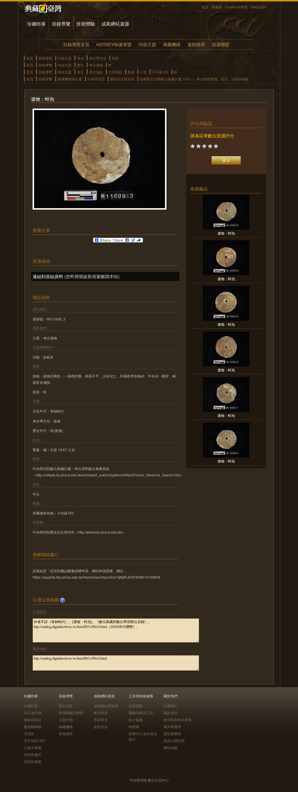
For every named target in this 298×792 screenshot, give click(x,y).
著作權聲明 (172, 726)
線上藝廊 (136, 719)
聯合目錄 (66, 705)
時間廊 (134, 726)
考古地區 (96, 71)
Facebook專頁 (236, 6)
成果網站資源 (115, 23)
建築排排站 (32, 719)
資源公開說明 (174, 740)
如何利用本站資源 (177, 719)
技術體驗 (86, 23)
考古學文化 (98, 57)
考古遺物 (96, 64)
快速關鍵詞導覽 (71, 712)
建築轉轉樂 (32, 726)
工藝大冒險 (32, 747)
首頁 (205, 6)
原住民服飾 (32, 761)
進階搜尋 (196, 44)
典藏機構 (171, 44)
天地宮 (29, 733)
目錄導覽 (61, 23)
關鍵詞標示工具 (141, 712)
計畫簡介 (171, 705)
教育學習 (101, 712)
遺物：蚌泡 (226, 233)
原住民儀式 (32, 754)
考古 (80, 57)
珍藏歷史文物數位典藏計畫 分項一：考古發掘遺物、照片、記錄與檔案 (194, 78)
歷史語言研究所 (122, 78)
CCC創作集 (33, 712)
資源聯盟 (220, 44)
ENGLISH (258, 6)
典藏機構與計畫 (70, 78)
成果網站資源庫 (106, 705)
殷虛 (115, 57)
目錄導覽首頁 (76, 44)
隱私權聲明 (172, 733)
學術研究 (101, 719)
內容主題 (147, 44)
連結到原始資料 (48, 276)
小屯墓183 (160, 71)
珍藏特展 (36, 23)
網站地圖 (171, 747)
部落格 (217, 6)
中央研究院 (96, 78)
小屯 (143, 71)
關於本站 (171, 712)
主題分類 (66, 719)
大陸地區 (115, 71)
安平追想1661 (35, 740)
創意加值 (101, 726)
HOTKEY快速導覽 (114, 44)
